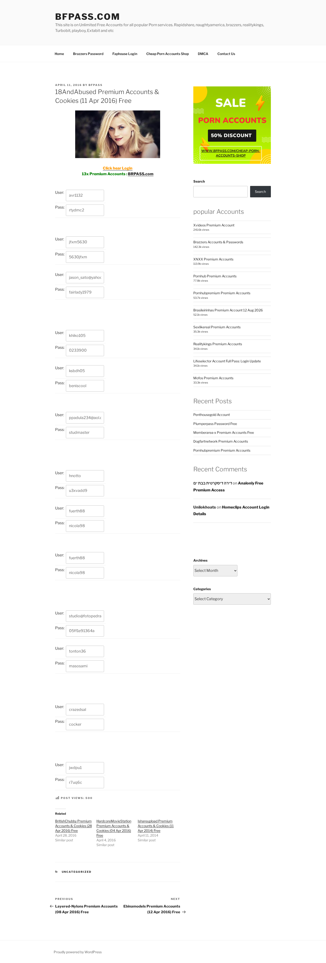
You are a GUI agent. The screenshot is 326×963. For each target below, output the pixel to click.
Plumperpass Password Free (215, 424)
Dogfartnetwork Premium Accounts (220, 441)
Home (59, 54)
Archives (200, 560)
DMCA (203, 54)
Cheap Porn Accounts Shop (167, 54)
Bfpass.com (87, 16)
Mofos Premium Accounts (213, 378)
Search (199, 181)
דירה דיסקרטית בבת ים (212, 483)
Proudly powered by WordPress (78, 952)
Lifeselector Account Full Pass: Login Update (227, 361)
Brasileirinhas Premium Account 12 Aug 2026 (228, 310)
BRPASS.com (140, 174)
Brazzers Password (88, 54)
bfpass (96, 85)
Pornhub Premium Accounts (215, 276)
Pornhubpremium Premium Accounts (221, 293)
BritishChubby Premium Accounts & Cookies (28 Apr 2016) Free (73, 826)
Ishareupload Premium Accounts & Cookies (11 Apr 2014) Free (156, 826)
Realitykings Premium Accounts (217, 344)
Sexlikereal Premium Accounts (217, 327)
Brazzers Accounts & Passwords (218, 242)
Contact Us (226, 54)
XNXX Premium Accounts (213, 259)
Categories (202, 589)
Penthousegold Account (211, 415)
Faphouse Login (124, 54)
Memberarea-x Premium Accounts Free (223, 432)
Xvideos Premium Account (213, 225)
